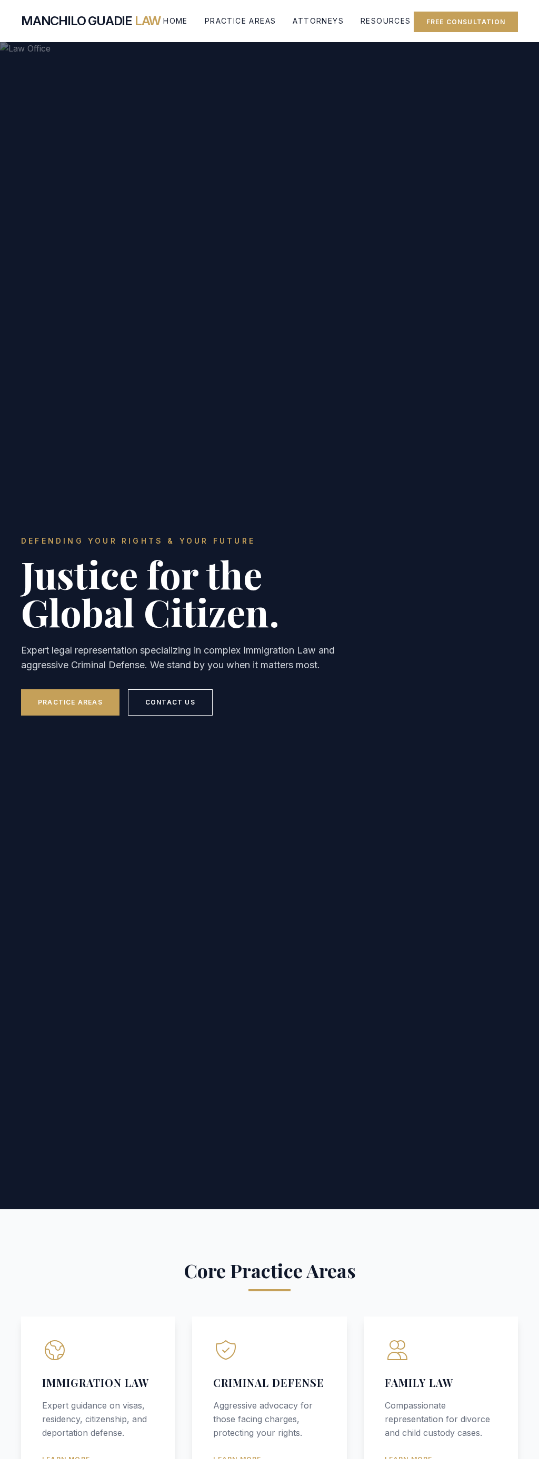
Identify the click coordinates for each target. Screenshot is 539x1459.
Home (175, 20)
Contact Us (170, 702)
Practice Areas (240, 20)
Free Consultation (465, 22)
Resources (386, 20)
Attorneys (318, 20)
